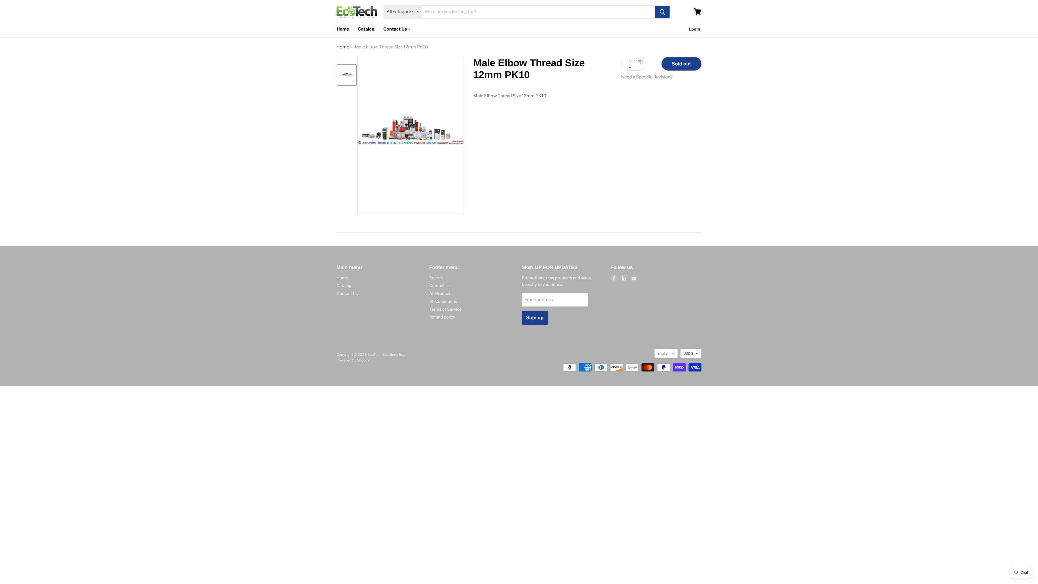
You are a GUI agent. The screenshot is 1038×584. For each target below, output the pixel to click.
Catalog (366, 29)
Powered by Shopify (353, 360)
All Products (441, 293)
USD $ (688, 353)
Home (343, 29)
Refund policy (442, 317)
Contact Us (395, 29)
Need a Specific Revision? (647, 77)
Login (694, 29)
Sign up (535, 317)
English (663, 353)
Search (436, 278)
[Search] (662, 12)
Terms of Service (445, 309)
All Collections (443, 301)
